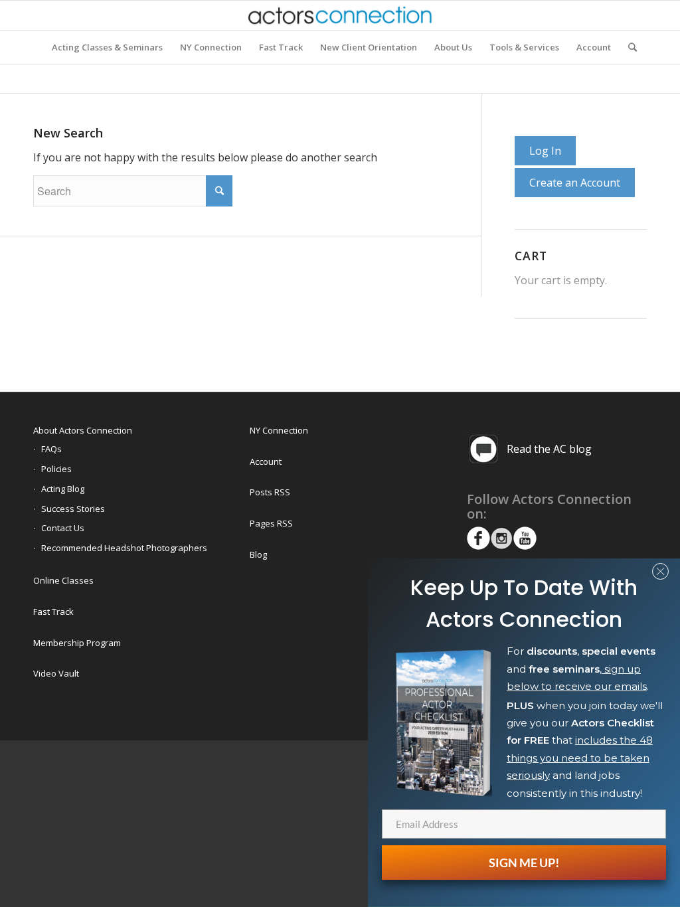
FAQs (51, 449)
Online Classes (63, 580)
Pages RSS (271, 523)
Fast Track (53, 612)
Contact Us (62, 528)
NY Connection (279, 430)
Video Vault (56, 673)
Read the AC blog (549, 449)
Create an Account (574, 182)
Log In (545, 150)
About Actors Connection (82, 430)
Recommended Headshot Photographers (124, 548)
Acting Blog (62, 489)
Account (266, 461)
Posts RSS (270, 492)
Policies (56, 469)
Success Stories (73, 509)
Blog (258, 554)
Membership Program (77, 643)
